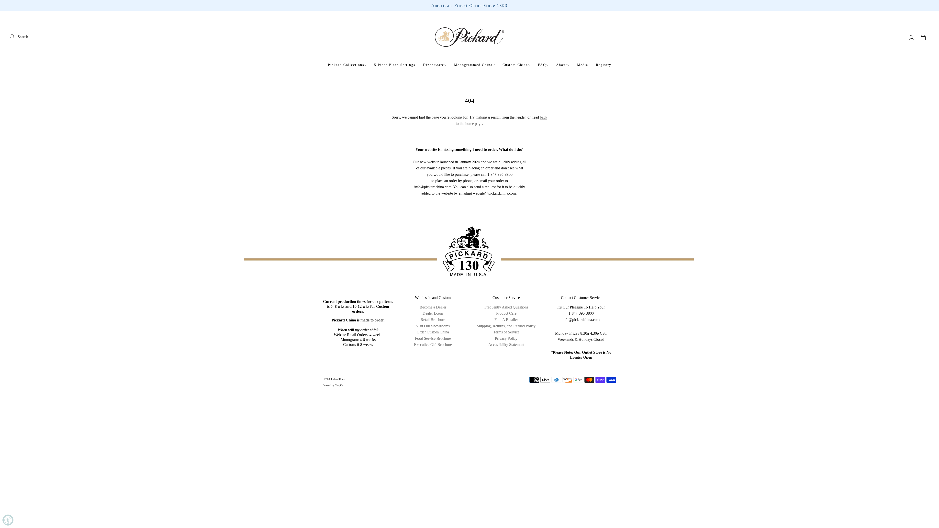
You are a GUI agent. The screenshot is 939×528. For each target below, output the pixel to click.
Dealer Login (433, 313)
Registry (603, 65)
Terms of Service (506, 332)
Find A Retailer (506, 320)
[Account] (911, 36)
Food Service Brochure (433, 338)
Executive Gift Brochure (433, 344)
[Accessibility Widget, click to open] (7, 520)
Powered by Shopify (333, 385)
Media (582, 65)
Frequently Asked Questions (506, 307)
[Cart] (923, 36)
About (561, 65)
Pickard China (338, 379)
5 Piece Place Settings (394, 65)
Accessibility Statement (506, 344)
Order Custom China (433, 332)
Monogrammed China (473, 65)
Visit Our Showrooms (433, 326)
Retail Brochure (433, 320)
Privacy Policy (506, 338)
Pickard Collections (346, 65)
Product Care (506, 313)
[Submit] (15, 36)
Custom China (515, 65)
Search (23, 37)
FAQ (542, 65)
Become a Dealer (433, 307)
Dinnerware (433, 65)
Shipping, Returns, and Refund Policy (506, 326)
